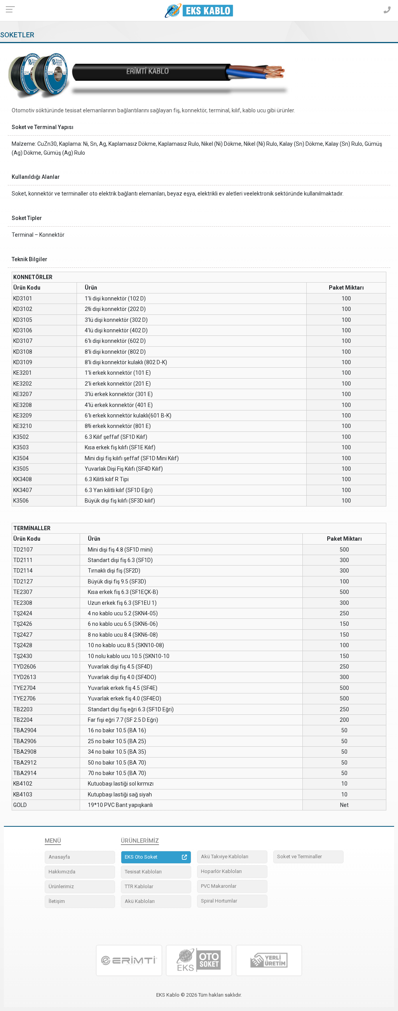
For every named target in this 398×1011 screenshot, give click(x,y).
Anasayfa (59, 857)
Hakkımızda (62, 872)
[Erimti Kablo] (129, 960)
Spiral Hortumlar (219, 901)
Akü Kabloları (140, 901)
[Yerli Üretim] (269, 960)
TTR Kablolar (139, 886)
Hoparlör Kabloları (221, 871)
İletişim (57, 901)
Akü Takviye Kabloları (224, 856)
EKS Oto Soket (141, 857)
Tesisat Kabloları (143, 872)
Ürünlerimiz (61, 886)
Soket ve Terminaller (299, 856)
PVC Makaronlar (218, 886)
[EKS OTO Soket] (199, 960)
